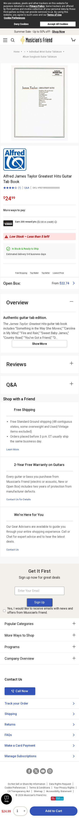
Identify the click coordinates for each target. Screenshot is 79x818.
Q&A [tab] (11, 385)
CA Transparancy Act (18, 791)
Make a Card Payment (20, 745)
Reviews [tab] (16, 364)
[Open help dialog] (6, 799)
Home (16, 51)
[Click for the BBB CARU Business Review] (57, 798)
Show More (39, 343)
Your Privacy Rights (64, 787)
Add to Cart (53, 811)
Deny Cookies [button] (21, 24)
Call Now (22, 691)
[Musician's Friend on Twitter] (36, 771)
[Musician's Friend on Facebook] (29, 771)
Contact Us (12, 549)
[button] (73, 40)
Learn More (12, 449)
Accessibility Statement (59, 791)
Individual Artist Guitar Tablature (45, 51)
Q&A (26, 187)
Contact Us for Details (18, 499)
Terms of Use (54, 15)
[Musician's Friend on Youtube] (43, 771)
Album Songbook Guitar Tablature (40, 56)
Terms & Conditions (39, 787)
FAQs (8, 735)
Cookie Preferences (14, 18)
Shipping (11, 714)
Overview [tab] (17, 302)
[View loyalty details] (55, 222)
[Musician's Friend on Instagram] (49, 771)
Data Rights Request (60, 784)
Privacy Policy (37, 6)
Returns (10, 724)
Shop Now (58, 31)
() (12, 188)
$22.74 (64, 283)
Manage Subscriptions (20, 756)
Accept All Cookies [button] (58, 24)
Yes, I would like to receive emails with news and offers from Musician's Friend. (40, 610)
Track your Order (16, 703)
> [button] (24, 51)
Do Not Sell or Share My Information (26, 784)
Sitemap (38, 791)
